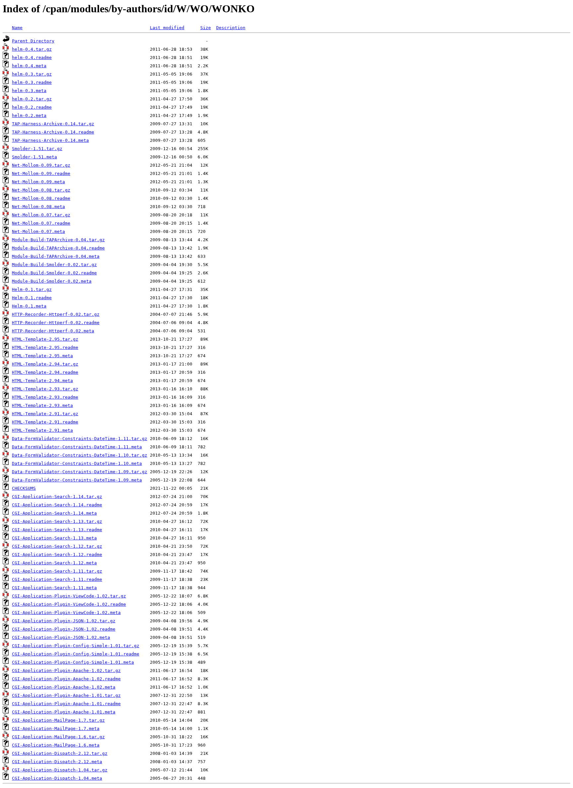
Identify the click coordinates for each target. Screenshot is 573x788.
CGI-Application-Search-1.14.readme (57, 504)
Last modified (167, 27)
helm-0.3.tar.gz (32, 74)
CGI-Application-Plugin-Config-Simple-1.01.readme (75, 653)
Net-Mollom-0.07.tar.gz (41, 214)
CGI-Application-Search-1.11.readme (57, 579)
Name (17, 27)
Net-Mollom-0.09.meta (38, 181)
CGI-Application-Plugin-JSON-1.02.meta (61, 637)
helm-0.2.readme (32, 107)
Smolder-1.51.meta (34, 156)
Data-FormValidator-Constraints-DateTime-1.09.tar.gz (79, 471)
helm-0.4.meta (29, 65)
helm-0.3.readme (32, 82)
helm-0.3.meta (29, 90)
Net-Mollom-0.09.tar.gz (41, 165)
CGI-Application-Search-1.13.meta (54, 537)
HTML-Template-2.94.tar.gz (45, 364)
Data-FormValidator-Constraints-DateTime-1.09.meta (77, 480)
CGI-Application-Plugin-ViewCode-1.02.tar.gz (69, 595)
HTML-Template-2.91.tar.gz (45, 413)
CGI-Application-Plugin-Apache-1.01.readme (66, 703)
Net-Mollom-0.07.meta (38, 231)
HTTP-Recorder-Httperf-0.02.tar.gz (55, 314)
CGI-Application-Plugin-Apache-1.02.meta (63, 687)
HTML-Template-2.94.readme (45, 372)
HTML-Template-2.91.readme (45, 422)
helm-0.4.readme (32, 57)
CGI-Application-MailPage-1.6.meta (55, 745)
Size (205, 27)
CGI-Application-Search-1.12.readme (57, 554)
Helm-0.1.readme (32, 297)
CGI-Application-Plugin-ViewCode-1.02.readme (69, 604)
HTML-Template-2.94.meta (42, 380)
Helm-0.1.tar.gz (32, 289)
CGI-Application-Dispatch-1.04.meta (57, 778)
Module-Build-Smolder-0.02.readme (54, 272)
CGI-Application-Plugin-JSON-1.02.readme (63, 629)
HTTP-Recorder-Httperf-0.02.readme (55, 322)
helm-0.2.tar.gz (32, 98)
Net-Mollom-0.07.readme (41, 223)
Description (230, 27)
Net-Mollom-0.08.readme (41, 198)
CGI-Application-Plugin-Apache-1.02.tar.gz (66, 670)
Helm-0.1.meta (29, 306)
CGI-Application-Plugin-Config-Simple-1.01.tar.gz (75, 645)
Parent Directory (33, 40)
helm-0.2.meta (29, 115)
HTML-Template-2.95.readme (45, 347)
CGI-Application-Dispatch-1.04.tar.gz (59, 769)
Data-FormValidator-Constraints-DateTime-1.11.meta (77, 446)
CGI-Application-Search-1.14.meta (54, 513)
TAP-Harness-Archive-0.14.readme (53, 132)
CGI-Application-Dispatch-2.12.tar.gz (59, 753)
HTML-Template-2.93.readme (45, 397)
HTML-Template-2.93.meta (42, 405)
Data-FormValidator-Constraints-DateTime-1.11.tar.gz (79, 438)
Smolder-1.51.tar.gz (37, 148)
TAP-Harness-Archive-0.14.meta (50, 140)
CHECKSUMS (24, 488)
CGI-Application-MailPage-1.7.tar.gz (58, 720)
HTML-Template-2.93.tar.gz (45, 388)
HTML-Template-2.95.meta (42, 355)
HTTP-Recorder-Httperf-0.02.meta (53, 330)
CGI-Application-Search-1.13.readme (57, 529)
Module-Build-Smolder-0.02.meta (52, 281)
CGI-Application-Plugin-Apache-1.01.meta (63, 711)
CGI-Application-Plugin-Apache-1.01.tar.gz (66, 695)
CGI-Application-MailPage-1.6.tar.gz (58, 736)
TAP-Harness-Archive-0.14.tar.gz (53, 123)
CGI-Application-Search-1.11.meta (54, 587)
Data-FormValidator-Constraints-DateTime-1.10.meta (77, 463)
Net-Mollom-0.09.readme (41, 173)
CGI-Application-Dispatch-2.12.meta (57, 761)
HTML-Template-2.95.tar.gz (45, 339)
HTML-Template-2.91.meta (42, 430)
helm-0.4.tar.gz (32, 49)
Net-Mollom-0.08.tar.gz (41, 190)
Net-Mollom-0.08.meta (38, 206)
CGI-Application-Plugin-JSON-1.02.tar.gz (63, 620)
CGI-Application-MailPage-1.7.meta (55, 728)
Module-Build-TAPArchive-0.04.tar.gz (58, 239)
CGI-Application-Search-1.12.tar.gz (57, 546)
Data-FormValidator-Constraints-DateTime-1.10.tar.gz (79, 455)
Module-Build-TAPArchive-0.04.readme (58, 248)
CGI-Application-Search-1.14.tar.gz (57, 496)
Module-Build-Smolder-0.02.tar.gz (54, 264)
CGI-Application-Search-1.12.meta (54, 562)
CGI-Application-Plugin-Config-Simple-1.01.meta (73, 662)
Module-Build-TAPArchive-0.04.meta (55, 256)
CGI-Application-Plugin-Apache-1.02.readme (66, 678)
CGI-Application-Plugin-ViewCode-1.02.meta (66, 612)
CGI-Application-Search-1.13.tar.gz (57, 521)
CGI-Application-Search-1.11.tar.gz (57, 571)
